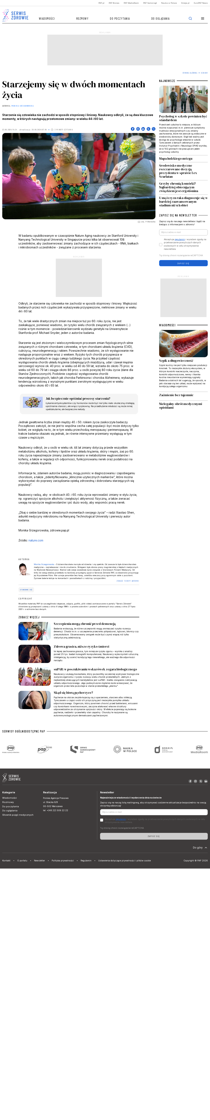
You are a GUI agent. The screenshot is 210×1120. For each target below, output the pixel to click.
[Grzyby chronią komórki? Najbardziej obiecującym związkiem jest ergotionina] (183, 187)
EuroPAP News (201, 3)
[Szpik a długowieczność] (183, 361)
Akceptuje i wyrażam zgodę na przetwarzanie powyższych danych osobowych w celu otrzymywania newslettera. (185, 244)
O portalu (22, 860)
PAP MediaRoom (131, 3)
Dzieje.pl (185, 3)
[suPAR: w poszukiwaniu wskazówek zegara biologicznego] (78, 677)
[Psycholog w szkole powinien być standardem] (183, 120)
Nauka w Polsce (169, 3)
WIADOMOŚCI (167, 325)
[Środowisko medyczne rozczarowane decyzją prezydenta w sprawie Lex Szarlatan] (183, 171)
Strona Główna (190, 73)
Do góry (198, 847)
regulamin (180, 239)
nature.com (36, 540)
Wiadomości (47, 18)
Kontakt (6, 860)
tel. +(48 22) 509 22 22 (55, 810)
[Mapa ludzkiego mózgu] (183, 158)
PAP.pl (101, 3)
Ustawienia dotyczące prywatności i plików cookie (124, 860)
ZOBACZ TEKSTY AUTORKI (128, 581)
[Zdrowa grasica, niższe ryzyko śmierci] (78, 654)
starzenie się (26, 590)
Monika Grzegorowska (23, 106)
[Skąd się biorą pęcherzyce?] (78, 704)
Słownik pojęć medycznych (17, 814)
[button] (202, 18)
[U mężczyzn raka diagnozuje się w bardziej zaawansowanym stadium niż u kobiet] (183, 201)
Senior (204, 73)
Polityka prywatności (63, 860)
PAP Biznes (114, 3)
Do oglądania (160, 18)
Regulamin (86, 860)
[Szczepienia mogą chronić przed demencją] (78, 632)
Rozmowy (82, 18)
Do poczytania (120, 18)
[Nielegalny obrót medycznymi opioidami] (183, 406)
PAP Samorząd (150, 3)
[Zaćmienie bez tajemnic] (183, 396)
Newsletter (39, 860)
